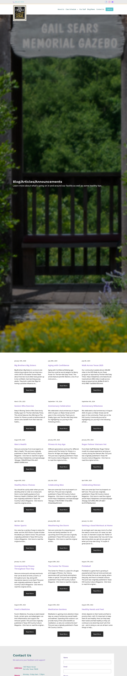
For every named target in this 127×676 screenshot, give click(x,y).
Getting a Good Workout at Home (97, 525)
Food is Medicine (22, 609)
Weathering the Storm (58, 525)
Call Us (109, 9)
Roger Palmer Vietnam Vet (94, 444)
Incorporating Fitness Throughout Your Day (24, 567)
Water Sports (20, 525)
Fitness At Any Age (56, 444)
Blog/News (91, 9)
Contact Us (100, 9)
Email (65, 667)
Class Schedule (71, 9)
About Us (61, 9)
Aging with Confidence (58, 365)
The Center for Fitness (58, 566)
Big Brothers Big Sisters (25, 365)
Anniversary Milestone (92, 406)
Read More (30, 390)
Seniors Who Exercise (24, 406)
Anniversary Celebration (59, 406)
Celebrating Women (91, 485)
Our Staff (82, 9)
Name (66, 658)
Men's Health (20, 444)
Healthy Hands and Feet (93, 609)
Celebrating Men (56, 485)
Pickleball (86, 566)
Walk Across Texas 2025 (92, 365)
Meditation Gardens (57, 609)
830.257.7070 (19, 2)
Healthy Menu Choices (24, 485)
